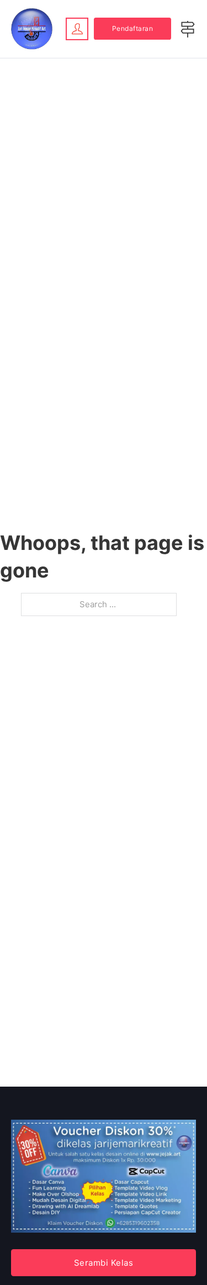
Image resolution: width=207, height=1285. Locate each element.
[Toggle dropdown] (77, 29)
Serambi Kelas (104, 1262)
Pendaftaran (132, 28)
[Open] (187, 29)
